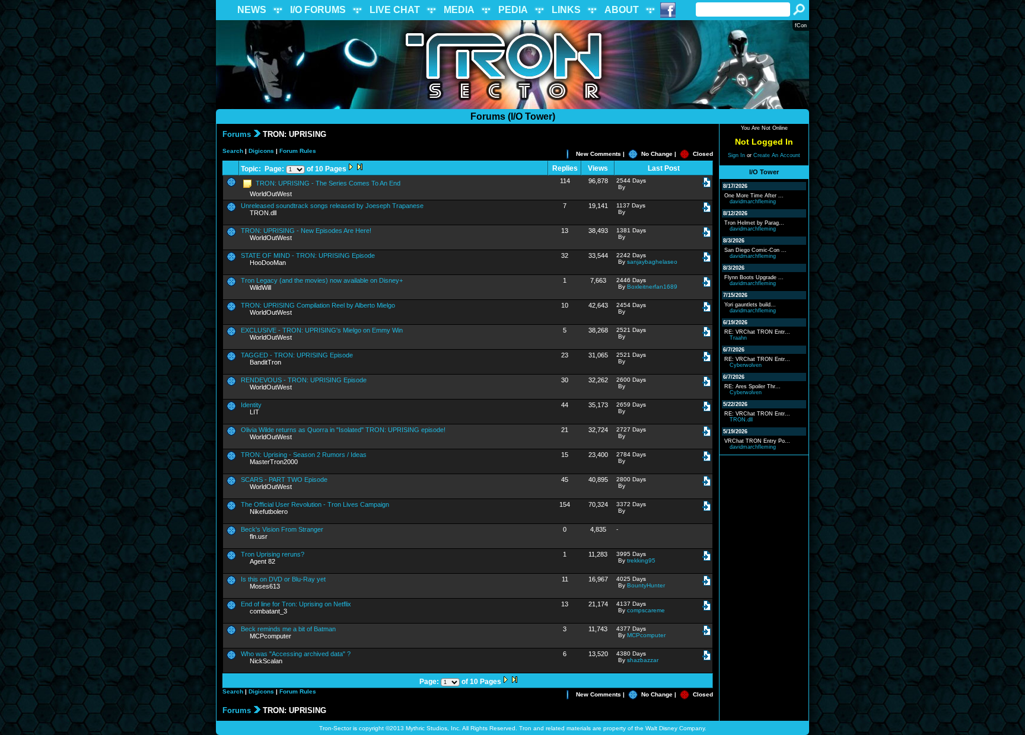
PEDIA (513, 10)
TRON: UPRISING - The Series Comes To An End (327, 183)
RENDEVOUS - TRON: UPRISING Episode (304, 380)
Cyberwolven (746, 365)
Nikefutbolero (269, 511)
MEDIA (459, 10)
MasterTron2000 (274, 461)
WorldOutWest (271, 193)
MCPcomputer (270, 636)
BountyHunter (646, 585)
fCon (801, 25)
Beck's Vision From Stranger (282, 529)
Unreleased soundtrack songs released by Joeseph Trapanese (332, 205)
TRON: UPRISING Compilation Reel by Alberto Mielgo (318, 305)
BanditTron (265, 362)
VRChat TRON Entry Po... (757, 441)
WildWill (260, 287)
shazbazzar (642, 660)
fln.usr (259, 536)
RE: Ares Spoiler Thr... (752, 386)
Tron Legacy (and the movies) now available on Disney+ (322, 280)
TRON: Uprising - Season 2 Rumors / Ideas (304, 454)
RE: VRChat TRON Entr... (757, 332)
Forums (236, 134)
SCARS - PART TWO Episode (284, 479)
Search (232, 151)
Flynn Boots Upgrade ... (754, 277)
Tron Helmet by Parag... (754, 223)
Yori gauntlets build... (750, 305)
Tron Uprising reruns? (272, 554)
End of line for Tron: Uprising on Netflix (296, 604)
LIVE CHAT (395, 10)
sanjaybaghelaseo (652, 261)
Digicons (261, 151)
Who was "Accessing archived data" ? (296, 653)
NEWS (251, 10)
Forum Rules (297, 151)
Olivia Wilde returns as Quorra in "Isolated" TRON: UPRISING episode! (343, 429)
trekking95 (641, 560)
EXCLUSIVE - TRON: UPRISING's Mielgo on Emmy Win (322, 330)
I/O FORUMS (318, 10)
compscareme (646, 610)
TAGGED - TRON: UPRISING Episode (297, 355)
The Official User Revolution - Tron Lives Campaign (315, 504)
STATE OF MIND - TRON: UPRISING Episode (308, 255)
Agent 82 (262, 561)
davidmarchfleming (753, 201)
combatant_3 (268, 611)
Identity (251, 404)
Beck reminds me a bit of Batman (288, 628)
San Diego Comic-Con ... (755, 250)
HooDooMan (268, 262)
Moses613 (265, 586)
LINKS (566, 10)
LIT (254, 412)
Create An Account (776, 155)
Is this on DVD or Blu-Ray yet (283, 579)
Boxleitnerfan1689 (652, 286)
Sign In (736, 155)
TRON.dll (263, 212)
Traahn (738, 338)
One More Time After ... (754, 196)
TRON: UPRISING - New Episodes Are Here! (306, 230)
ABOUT (621, 10)
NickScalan (266, 660)
